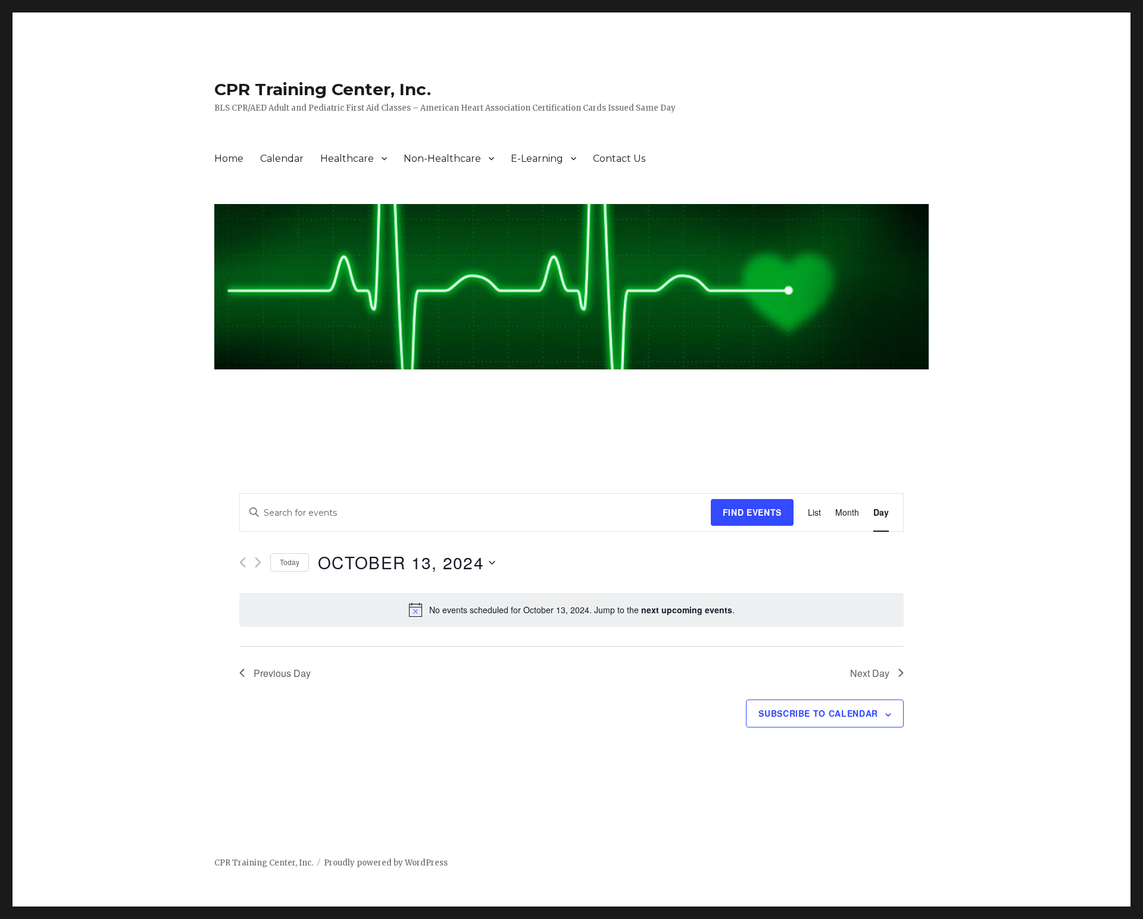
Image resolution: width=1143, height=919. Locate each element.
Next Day (869, 673)
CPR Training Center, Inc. (322, 89)
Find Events (752, 512)
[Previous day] (242, 562)
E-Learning (537, 158)
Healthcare (347, 158)
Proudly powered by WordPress (386, 863)
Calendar (282, 158)
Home (228, 158)
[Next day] (258, 562)
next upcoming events (686, 610)
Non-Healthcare (442, 158)
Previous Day (282, 673)
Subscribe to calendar (818, 713)
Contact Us (619, 158)
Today (289, 562)
